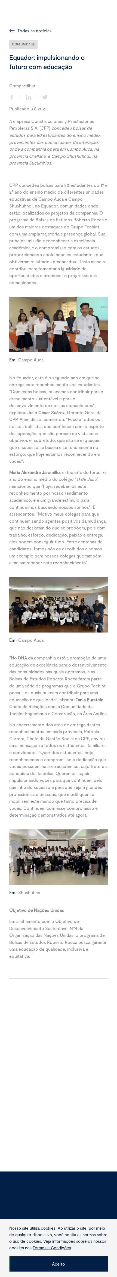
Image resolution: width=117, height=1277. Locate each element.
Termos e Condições (25, 1209)
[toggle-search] (96, 14)
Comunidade (23, 44)
